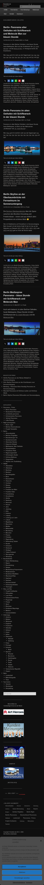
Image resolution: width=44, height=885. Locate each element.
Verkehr (19, 274)
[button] (41, 841)
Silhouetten (9, 593)
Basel (9, 649)
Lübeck (8, 520)
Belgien (8, 619)
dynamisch (35, 273)
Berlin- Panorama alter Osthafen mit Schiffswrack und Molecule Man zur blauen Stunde (17, 32)
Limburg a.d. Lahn (11, 518)
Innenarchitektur (11, 613)
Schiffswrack (16, 89)
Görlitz (8, 498)
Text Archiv (6, 682)
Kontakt (12, 14)
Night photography (12, 167)
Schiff (31, 94)
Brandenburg (10, 565)
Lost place (24, 96)
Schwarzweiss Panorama (13, 416)
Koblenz (8, 513)
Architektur (6, 93)
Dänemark (9, 621)
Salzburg (11, 641)
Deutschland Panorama (13, 412)
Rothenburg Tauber (12, 541)
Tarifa (9, 662)
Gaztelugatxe (12, 658)
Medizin (8, 610)
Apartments (6, 87)
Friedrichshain (7, 91)
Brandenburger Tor (12, 438)
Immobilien (14, 87)
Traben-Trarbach (11, 552)
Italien (8, 634)
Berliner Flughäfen (11, 435)
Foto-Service (14, 10)
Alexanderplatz (10, 433)
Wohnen (32, 93)
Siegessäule (9, 459)
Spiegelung (6, 280)
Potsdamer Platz (11, 451)
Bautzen (8, 472)
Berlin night (27, 348)
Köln (7, 511)
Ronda (10, 660)
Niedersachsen (10, 572)
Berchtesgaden (10, 474)
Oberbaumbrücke (8, 282)
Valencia (10, 667)
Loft (28, 93)
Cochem (8, 483)
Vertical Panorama (11, 418)
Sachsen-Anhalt (11, 582)
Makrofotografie (11, 677)
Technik (8, 684)
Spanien (8, 652)
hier (35, 55)
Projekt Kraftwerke (11, 591)
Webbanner (13, 94)
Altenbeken (9, 466)
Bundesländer (7, 559)
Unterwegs (6, 615)
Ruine (38, 91)
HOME (5, 10)
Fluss (14, 91)
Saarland (8, 578)
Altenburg (9, 468)
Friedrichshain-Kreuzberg (28, 91)
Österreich (9, 636)
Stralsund (9, 548)
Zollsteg (30, 98)
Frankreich (9, 626)
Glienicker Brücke (11, 442)
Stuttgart (8, 550)
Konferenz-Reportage (12, 608)
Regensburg (9, 539)
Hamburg (8, 500)
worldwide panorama (12, 414)
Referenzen (36, 10)
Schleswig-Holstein (12, 585)
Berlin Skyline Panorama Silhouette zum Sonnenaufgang (21, 395)
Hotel (33, 87)
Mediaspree (18, 100)
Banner (13, 93)
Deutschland (21, 87)
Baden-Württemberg (12, 561)
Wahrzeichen (16, 96)
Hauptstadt (6, 102)
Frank (26, 40)
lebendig (22, 273)
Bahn (11, 284)
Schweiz (8, 647)
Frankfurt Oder (10, 492)
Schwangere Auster (12, 455)
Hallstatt (10, 639)
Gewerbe (24, 98)
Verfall (12, 100)
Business (8, 606)
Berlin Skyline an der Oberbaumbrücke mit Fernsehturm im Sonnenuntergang (14, 198)
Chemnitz (9, 481)
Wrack (36, 96)
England (8, 623)
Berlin (37, 83)
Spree (8, 100)
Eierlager (26, 271)
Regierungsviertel (11, 453)
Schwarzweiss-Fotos (12, 598)
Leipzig (8, 515)
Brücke (32, 280)
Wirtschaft (35, 100)
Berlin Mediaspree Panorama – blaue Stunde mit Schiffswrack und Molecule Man (16, 297)
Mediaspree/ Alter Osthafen (11, 85)
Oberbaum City (24, 94)
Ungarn (8, 671)
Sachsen (8, 580)
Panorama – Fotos (9, 407)
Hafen (33, 85)
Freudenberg (10, 494)
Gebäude (19, 102)
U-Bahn (12, 271)
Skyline (29, 100)
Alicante (10, 654)
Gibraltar (8, 628)
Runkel (8, 544)
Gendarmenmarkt (11, 440)
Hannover (9, 502)
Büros (38, 89)
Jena (7, 507)
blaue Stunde (26, 102)
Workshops (9, 686)
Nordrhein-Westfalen (12, 574)
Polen (7, 643)
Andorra (8, 617)
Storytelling (9, 688)
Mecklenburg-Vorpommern (14, 569)
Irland (7, 632)
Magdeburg (9, 522)
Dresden (8, 487)
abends (36, 94)
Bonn (7, 476)
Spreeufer (13, 102)
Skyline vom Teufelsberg (13, 461)
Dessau (8, 485)
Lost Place (9, 595)
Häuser (24, 100)
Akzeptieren (22, 867)
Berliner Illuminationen (13, 427)
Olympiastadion (11, 448)
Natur (5, 673)
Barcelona (11, 656)
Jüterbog (8, 509)
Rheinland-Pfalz (11, 576)
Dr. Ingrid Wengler (19, 180)
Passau (8, 535)
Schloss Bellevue (11, 457)
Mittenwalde (9, 528)
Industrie (28, 87)
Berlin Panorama (30, 83)
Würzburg (9, 556)
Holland (8, 630)
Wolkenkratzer (7, 273)
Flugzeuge (9, 600)
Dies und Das (7, 589)
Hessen (8, 567)
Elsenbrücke (17, 98)
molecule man (22, 184)
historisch (6, 98)
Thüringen (9, 587)
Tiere (7, 680)
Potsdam (8, 537)
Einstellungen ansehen (22, 878)
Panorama (6, 94)
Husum (8, 505)
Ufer (18, 94)
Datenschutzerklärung (19, 882)
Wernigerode (10, 554)
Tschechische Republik (13, 669)
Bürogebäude (35, 102)
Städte (5, 463)
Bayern (8, 563)
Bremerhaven (10, 479)
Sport (7, 604)
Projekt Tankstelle (11, 429)
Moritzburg (9, 531)
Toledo (10, 665)
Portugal (8, 645)
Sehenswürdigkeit (25, 89)
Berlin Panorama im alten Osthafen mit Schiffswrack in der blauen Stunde (17, 113)
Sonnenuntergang (33, 274)
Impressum (29, 882)
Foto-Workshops (25, 10)
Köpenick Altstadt (11, 444)
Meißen (8, 526)
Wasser (18, 91)
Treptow (33, 89)
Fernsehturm (7, 274)
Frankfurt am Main (11, 489)
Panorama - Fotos (19, 83)
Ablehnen (22, 872)
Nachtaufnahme (29, 278)
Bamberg (8, 470)
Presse (8, 602)
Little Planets (10, 420)
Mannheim (9, 524)
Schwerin (9, 546)
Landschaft (9, 675)
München (8, 533)
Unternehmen (7, 89)
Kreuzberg (30, 96)
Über (5, 14)
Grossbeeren (10, 496)
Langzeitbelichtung (21, 93)
